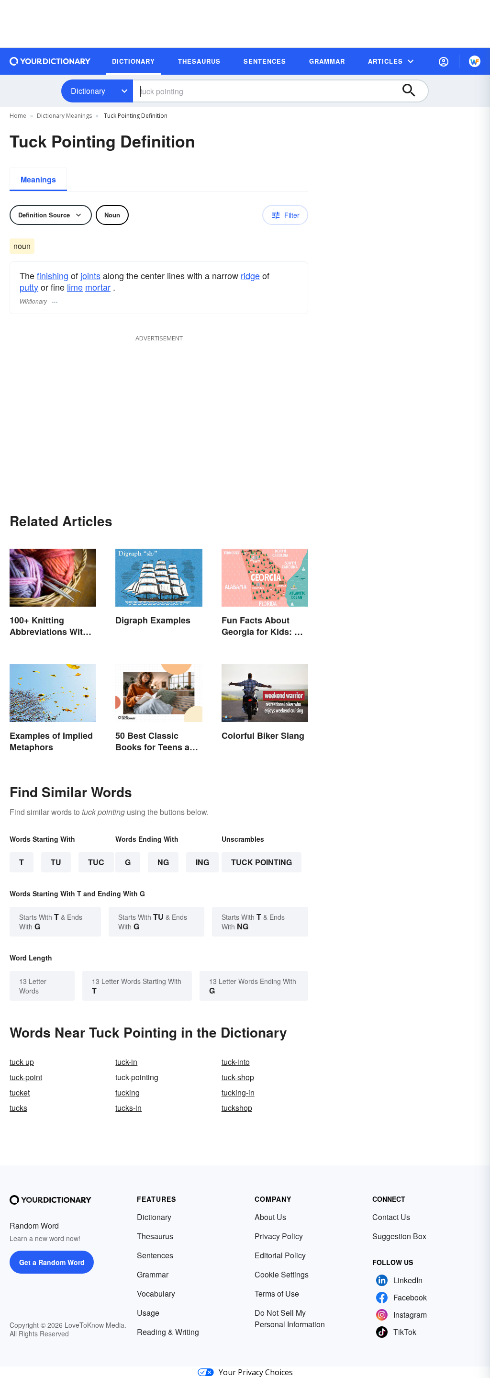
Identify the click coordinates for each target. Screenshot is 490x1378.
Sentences (155, 1255)
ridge (250, 275)
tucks (18, 1107)
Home (18, 116)
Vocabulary (156, 1293)
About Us (270, 1216)
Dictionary (88, 90)
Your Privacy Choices (256, 1372)
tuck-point (26, 1077)
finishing (52, 275)
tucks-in (128, 1107)
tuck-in (126, 1061)
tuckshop (237, 1107)
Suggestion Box (399, 1236)
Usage (148, 1312)
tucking (127, 1092)
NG (163, 862)
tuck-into (236, 1061)
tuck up (22, 1061)
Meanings (38, 179)
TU (56, 862)
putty (29, 287)
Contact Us (391, 1216)
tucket (20, 1092)
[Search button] (413, 91)
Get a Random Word (52, 1262)
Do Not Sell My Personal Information (290, 1318)
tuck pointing (261, 862)
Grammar (152, 1274)
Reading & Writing (168, 1331)
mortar (98, 287)
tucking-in (238, 1092)
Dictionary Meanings (64, 116)
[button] (443, 61)
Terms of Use (277, 1293)
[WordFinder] (474, 61)
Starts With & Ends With (50, 921)
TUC (96, 862)
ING (202, 862)
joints (90, 275)
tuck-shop (238, 1077)
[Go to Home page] (50, 61)
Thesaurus (155, 1236)
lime (75, 287)
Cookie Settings (282, 1274)
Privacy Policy (279, 1236)
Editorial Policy (280, 1255)
